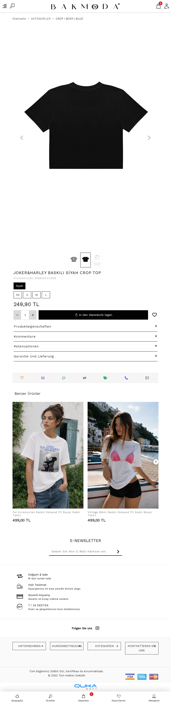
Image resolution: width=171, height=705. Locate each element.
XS (18, 294)
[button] (21, 138)
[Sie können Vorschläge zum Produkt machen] (148, 378)
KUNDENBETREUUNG (67, 646)
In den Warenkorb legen (95, 314)
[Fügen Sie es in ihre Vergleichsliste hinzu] (85, 378)
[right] (156, 462)
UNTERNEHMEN (29, 646)
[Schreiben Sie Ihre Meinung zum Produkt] (64, 378)
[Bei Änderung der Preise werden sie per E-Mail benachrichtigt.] (106, 378)
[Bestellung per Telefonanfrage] (127, 378)
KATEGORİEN (104, 646)
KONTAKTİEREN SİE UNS (142, 648)
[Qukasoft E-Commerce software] (85, 687)
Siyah (19, 285)
